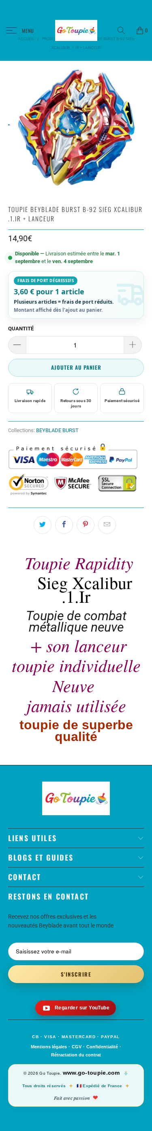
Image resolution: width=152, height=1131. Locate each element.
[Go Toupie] (76, 30)
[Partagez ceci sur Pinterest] (85, 525)
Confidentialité (102, 1046)
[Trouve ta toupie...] (124, 30)
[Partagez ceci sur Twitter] (42, 525)
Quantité (21, 329)
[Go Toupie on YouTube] (75, 1007)
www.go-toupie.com (91, 1072)
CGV (76, 1046)
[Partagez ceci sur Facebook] (64, 525)
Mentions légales (49, 1046)
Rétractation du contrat (76, 1054)
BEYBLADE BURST (57, 430)
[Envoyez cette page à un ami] (107, 525)
